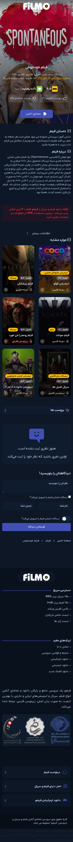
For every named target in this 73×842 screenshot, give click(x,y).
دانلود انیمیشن (60, 665)
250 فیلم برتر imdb (58, 602)
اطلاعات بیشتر (41, 233)
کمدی (21, 74)
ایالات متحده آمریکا (13, 78)
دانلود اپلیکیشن (60, 659)
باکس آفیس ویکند (58, 609)
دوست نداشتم (21, 98)
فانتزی (29, 74)
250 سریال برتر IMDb (57, 596)
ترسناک (58, 74)
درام (50, 74)
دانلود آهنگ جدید (59, 671)
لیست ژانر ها (61, 621)
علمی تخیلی (40, 74)
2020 (14, 74)
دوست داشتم (52, 98)
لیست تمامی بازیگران (57, 615)
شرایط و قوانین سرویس (55, 653)
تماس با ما (63, 647)
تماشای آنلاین (33, 114)
